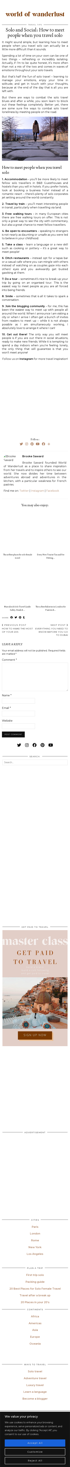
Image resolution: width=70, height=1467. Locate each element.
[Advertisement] (35, 398)
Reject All (35, 1460)
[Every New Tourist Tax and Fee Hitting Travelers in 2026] (51, 531)
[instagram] (27, 745)
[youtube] (50, 745)
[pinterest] (42, 745)
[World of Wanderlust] (35, 15)
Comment (9, 659)
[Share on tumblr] (24, 617)
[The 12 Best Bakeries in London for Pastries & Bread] (51, 583)
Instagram (37, 490)
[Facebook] (43, 444)
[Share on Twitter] (16, 617)
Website (7, 720)
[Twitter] (21, 444)
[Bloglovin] (48, 444)
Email (6, 708)
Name (7, 695)
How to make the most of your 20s (17, 628)
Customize (35, 1451)
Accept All (35, 1443)
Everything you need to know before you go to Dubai (51, 630)
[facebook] (35, 745)
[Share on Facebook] (12, 617)
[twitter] (19, 745)
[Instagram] (26, 444)
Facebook (52, 490)
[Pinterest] (32, 444)
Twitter (24, 490)
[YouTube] (38, 444)
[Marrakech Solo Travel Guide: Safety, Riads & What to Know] (18, 583)
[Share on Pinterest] (20, 617)
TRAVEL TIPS (35, 25)
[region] (35, 1439)
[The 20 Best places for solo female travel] (18, 531)
